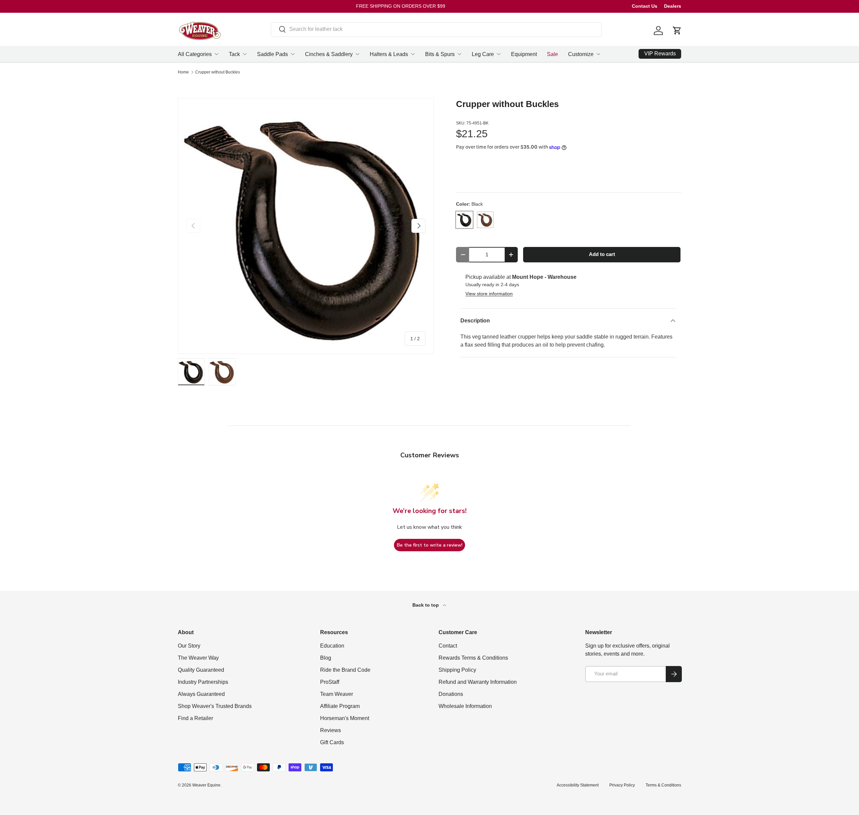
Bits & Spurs (440, 54)
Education (332, 646)
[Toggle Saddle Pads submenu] (293, 54)
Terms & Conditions (663, 785)
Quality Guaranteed (201, 670)
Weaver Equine (206, 785)
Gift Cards (332, 742)
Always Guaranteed (201, 694)
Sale (552, 54)
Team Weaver (336, 694)
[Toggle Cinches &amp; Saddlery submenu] (357, 54)
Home (183, 72)
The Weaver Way (198, 658)
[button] (677, 30)
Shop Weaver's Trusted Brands (215, 706)
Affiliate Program (340, 706)
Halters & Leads (389, 54)
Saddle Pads (272, 54)
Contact (448, 646)
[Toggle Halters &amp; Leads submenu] (413, 54)
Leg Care (483, 54)
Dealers (672, 6)
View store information (489, 293)
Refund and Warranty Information (478, 682)
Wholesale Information (465, 706)
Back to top (426, 605)
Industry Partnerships (203, 682)
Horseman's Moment (344, 718)
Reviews (330, 730)
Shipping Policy (457, 670)
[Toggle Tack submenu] (245, 54)
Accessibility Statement (578, 785)
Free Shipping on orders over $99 (400, 6)
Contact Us (644, 6)
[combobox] (436, 29)
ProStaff (329, 682)
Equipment (524, 54)
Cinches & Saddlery (329, 54)
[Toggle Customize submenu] (598, 54)
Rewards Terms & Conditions (473, 658)
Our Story (189, 646)
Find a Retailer (195, 718)
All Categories (195, 54)
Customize (581, 54)
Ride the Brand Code (345, 670)
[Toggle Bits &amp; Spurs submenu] (459, 54)
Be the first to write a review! (429, 545)
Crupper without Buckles (217, 72)
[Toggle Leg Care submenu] (499, 54)
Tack (234, 54)
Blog (325, 658)
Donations (451, 694)
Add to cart (602, 254)
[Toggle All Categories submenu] (216, 54)
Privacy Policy (622, 785)
